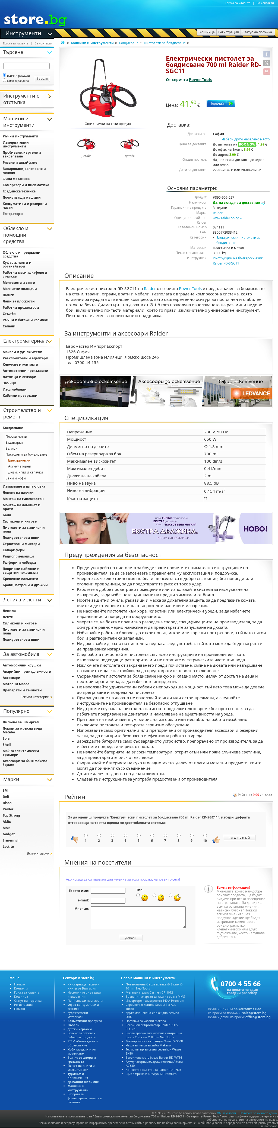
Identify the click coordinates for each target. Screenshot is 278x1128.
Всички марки (38, 853)
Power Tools (200, 79)
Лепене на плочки (18, 492)
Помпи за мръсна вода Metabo (22, 730)
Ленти (8, 617)
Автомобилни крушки (22, 665)
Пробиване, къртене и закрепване (22, 154)
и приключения (78, 1076)
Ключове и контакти (20, 364)
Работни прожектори (21, 307)
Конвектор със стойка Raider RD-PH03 (153, 1070)
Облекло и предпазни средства (21, 254)
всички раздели (18, 75)
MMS (7, 828)
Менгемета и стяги (19, 282)
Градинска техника (19, 191)
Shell (7, 744)
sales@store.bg (254, 1013)
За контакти (265, 3)
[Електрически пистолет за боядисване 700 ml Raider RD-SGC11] (108, 88)
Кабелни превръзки (20, 395)
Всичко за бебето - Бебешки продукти (82, 1035)
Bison (7, 803)
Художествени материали (78, 1015)
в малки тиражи (81, 1067)
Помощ (19, 1009)
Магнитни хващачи (20, 288)
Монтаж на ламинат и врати (21, 507)
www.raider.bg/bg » (227, 218)
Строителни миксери (21, 544)
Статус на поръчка (28, 1000)
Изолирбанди (15, 389)
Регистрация (23, 1005)
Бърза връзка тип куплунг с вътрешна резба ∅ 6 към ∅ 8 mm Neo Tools (154, 1035)
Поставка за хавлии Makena (146, 1021)
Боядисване (128, 43)
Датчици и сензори (19, 377)
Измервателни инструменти (16, 144)
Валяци (11, 448)
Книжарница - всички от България (83, 986)
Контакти (21, 988)
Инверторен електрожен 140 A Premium (155, 1000)
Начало (19, 984)
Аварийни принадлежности (27, 671)
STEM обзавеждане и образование (83, 1043)
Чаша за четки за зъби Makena (148, 1045)
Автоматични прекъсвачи (25, 370)
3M (5, 790)
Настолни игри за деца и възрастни (84, 994)
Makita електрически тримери (21, 753)
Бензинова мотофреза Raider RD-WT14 (154, 1057)
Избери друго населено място (246, 139)
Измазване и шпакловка (24, 486)
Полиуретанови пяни (21, 537)
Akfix (7, 821)
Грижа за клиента (237, 3)
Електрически (19, 460)
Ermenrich (11, 840)
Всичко (82, 1059)
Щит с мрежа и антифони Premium (151, 1074)
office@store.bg (258, 1017)
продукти (85, 1021)
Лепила (9, 610)
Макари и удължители (22, 352)
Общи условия (226, 1113)
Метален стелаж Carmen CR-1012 (149, 992)
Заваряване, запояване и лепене (24, 170)
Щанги (8, 295)
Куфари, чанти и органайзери (17, 264)
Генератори (13, 213)
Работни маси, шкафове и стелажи (25, 274)
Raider (218, 213)
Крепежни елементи (20, 578)
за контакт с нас (247, 1009)
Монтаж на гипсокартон (23, 499)
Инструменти (23, 33)
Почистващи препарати (85, 1000)
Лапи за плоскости (19, 301)
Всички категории (34, 697)
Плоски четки (16, 436)
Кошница (21, 996)
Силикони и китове (20, 521)
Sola (6, 738)
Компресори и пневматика (26, 185)
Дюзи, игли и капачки (25, 472)
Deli (6, 796)
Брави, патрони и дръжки (25, 585)
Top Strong (11, 815)
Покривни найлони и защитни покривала (21, 570)
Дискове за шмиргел (21, 722)
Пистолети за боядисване (165, 43)
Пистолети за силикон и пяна (24, 529)
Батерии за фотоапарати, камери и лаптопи (85, 1098)
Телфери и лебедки (19, 562)
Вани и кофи (15, 478)
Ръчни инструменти (20, 136)
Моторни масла (16, 684)
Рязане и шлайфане (20, 162)
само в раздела (18, 81)
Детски (80, 1029)
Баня (7, 515)
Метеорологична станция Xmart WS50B (154, 1041)
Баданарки (14, 442)
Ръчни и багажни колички (26, 320)
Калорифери (14, 550)
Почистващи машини (22, 197)
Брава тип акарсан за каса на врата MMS (155, 996)
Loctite (8, 846)
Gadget (9, 834)
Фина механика (16, 178)
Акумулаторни (19, 466)
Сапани (9, 326)
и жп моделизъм (82, 1051)
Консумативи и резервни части (25, 205)
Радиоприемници (18, 556)
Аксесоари (11, 677)
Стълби (9, 313)
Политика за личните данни (258, 1113)
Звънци (9, 383)
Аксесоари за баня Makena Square (25, 763)
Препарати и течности (22, 690)
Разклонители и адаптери (25, 358)
